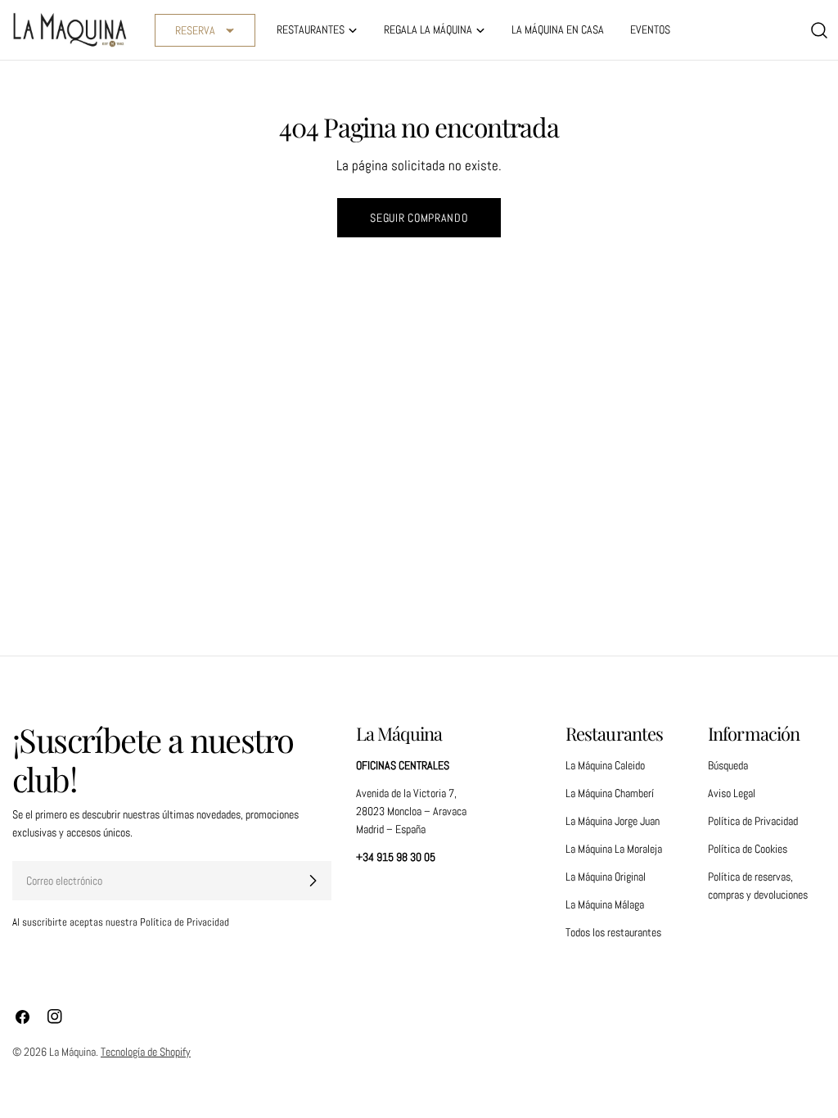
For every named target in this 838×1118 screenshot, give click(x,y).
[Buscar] (819, 30)
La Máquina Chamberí (609, 793)
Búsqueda (728, 765)
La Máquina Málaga (604, 904)
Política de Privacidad (753, 821)
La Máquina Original (605, 876)
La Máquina (72, 1051)
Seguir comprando (418, 217)
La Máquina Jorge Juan (612, 821)
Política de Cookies (747, 848)
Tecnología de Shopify (146, 1051)
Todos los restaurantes (613, 932)
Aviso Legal (731, 793)
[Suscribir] (312, 880)
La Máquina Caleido (605, 765)
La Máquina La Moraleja (613, 848)
